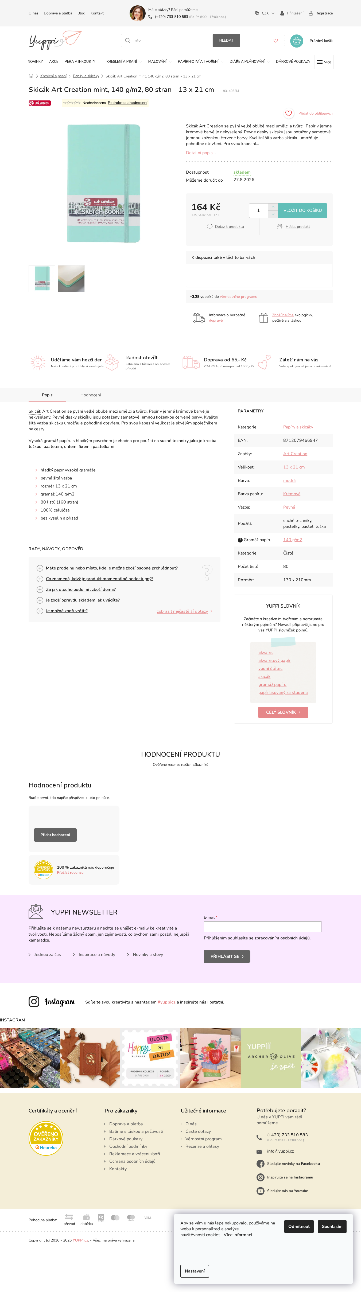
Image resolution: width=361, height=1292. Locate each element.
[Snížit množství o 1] (273, 214)
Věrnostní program (203, 1139)
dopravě (216, 320)
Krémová (291, 494)
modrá (289, 480)
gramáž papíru (58, 441)
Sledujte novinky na (293, 1163)
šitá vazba (38, 423)
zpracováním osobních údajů (282, 938)
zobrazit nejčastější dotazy (182, 611)
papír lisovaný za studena (283, 693)
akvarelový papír (274, 660)
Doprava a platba (58, 13)
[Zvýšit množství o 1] (273, 207)
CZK (265, 13)
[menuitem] (35, 62)
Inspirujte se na (290, 1177)
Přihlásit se (225, 956)
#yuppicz (167, 1002)
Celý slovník (281, 712)
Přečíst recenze (70, 872)
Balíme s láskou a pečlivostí (136, 1131)
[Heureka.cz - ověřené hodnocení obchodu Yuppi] (46, 1138)
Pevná (289, 507)
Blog (81, 13)
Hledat (226, 40)
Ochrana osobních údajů (132, 1161)
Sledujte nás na (287, 1190)
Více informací (238, 1235)
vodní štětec (270, 669)
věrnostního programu (238, 296)
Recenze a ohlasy (202, 1146)
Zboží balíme (283, 315)
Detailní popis (199, 153)
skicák (264, 677)
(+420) (171, 16)
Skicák (35, 411)
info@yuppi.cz (280, 1151)
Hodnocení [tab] (90, 395)
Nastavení (195, 1271)
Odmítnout (299, 1226)
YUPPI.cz (80, 1240)
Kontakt (97, 13)
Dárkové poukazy (125, 1139)
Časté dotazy (198, 1131)
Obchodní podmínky (128, 1146)
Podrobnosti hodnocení (127, 102)
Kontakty (118, 1169)
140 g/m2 (292, 540)
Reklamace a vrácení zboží (134, 1154)
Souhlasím (332, 1226)
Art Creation (295, 454)
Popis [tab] (47, 395)
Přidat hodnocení (55, 834)
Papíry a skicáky (298, 427)
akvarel (265, 652)
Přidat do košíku (302, 210)
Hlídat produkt (298, 226)
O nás (33, 13)
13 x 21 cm (294, 467)
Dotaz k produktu (229, 226)
